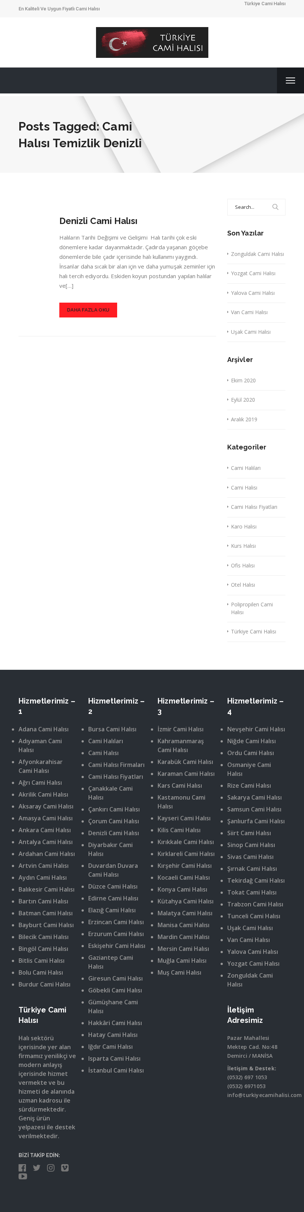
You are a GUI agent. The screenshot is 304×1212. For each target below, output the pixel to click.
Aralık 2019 (244, 419)
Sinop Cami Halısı (251, 845)
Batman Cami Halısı (46, 913)
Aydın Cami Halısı (43, 877)
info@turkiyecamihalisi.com (264, 1095)
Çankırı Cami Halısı (114, 809)
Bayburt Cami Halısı (46, 925)
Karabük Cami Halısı (185, 762)
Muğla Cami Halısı (182, 960)
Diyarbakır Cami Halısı (110, 849)
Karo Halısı (244, 526)
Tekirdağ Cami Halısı (256, 880)
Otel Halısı (243, 584)
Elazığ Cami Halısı (112, 910)
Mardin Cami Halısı (183, 937)
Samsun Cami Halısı (254, 809)
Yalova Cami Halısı (253, 292)
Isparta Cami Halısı (114, 1058)
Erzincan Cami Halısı (116, 922)
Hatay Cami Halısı (113, 1035)
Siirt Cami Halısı (249, 833)
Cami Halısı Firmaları (116, 765)
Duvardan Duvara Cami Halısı (113, 870)
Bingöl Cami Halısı (43, 949)
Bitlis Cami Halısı (42, 960)
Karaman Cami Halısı (186, 774)
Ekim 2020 (243, 380)
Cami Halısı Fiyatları (254, 506)
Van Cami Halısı (249, 312)
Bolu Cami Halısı (41, 972)
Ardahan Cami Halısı (47, 854)
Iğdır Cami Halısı (110, 1047)
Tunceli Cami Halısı (253, 916)
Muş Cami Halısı (179, 972)
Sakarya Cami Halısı (254, 797)
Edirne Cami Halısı (113, 898)
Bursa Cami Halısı (112, 729)
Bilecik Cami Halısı (44, 937)
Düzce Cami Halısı (113, 886)
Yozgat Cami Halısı (253, 273)
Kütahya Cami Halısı (186, 901)
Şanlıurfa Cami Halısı (256, 821)
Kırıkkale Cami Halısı (186, 842)
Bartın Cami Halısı (43, 901)
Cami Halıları (246, 467)
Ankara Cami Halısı (45, 830)
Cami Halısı (244, 487)
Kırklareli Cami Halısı (186, 854)
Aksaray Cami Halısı (46, 806)
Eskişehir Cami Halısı (116, 946)
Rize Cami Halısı (249, 785)
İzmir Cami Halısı (181, 729)
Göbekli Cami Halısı (115, 990)
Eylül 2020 (243, 399)
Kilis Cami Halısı (179, 830)
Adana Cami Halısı (44, 729)
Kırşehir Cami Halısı (185, 866)
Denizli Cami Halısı (98, 220)
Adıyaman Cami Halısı (40, 745)
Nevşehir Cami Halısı (256, 729)
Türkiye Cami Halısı (253, 631)
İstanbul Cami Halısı (116, 1070)
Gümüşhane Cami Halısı (113, 1006)
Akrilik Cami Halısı (43, 794)
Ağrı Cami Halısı (40, 782)
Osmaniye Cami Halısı (249, 769)
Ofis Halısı (243, 565)
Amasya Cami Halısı (46, 818)
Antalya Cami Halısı (46, 842)
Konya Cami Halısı (182, 889)
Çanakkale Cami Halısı (110, 792)
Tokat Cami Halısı (252, 892)
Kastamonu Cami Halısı (181, 801)
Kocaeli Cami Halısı (184, 877)
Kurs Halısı (243, 545)
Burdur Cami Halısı (44, 984)
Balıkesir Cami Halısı (47, 889)
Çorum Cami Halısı (113, 821)
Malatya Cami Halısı (185, 913)
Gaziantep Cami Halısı (110, 962)
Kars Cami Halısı (180, 785)
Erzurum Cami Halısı (116, 934)
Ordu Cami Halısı (250, 753)
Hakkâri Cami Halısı (115, 1023)
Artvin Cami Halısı (44, 866)
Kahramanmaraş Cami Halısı (181, 745)
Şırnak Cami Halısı (252, 868)
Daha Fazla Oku (88, 310)
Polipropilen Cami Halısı (252, 608)
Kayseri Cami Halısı (184, 818)
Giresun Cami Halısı (115, 978)
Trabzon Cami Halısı (255, 904)
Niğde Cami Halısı (251, 741)
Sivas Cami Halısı (250, 857)
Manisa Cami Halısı (183, 925)
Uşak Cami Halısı (251, 331)
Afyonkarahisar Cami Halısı (41, 766)
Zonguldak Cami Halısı (257, 253)
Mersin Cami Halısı (183, 949)
